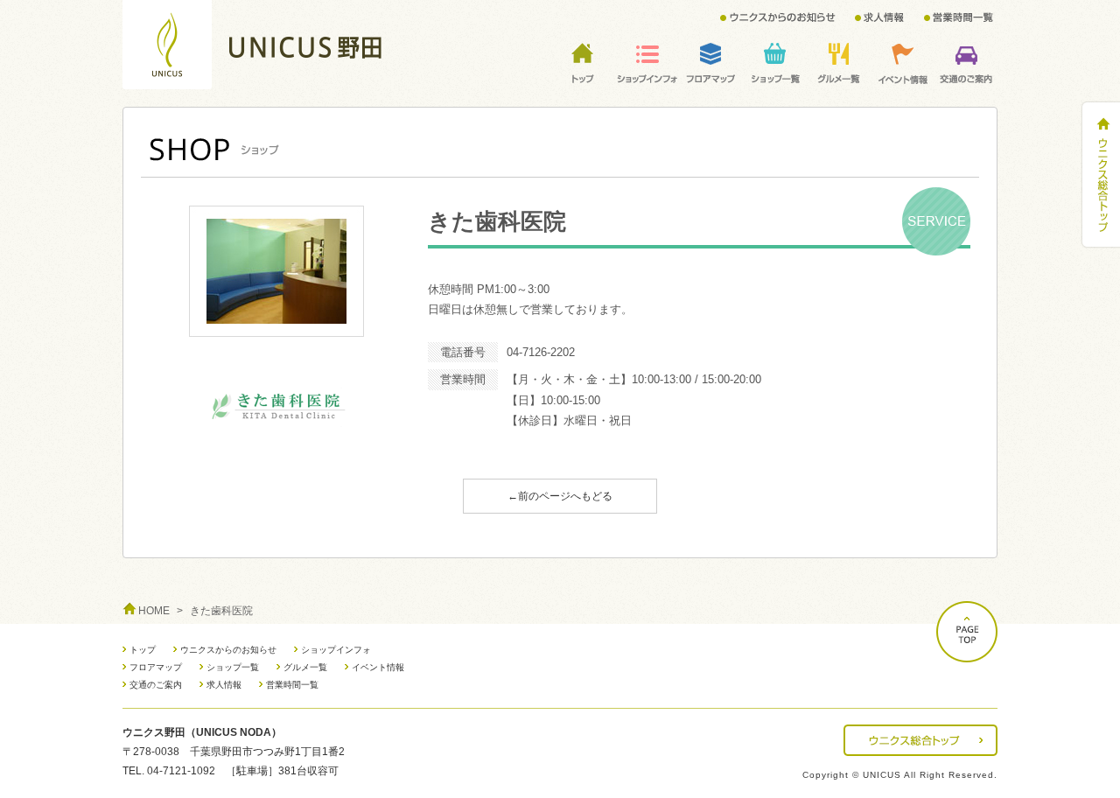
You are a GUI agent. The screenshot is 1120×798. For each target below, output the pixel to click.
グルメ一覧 (305, 667)
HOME (154, 611)
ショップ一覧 (232, 667)
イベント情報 (378, 667)
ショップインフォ (336, 649)
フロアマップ (156, 667)
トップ (143, 649)
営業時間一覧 (292, 685)
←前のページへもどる (560, 496)
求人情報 (224, 685)
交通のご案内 (156, 685)
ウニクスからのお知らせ (228, 649)
